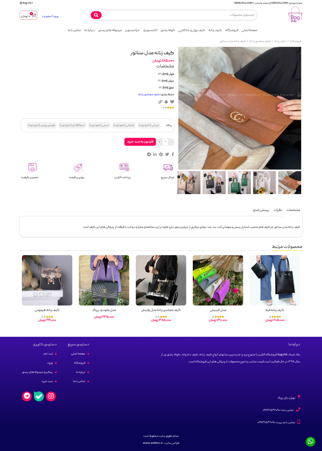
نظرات (278, 210)
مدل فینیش (218, 310)
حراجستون (132, 30)
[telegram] (27, 396)
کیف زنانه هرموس (47, 310)
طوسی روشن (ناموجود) (41, 125)
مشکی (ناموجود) (123, 125)
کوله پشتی (168, 30)
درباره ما (89, 30)
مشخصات (293, 210)
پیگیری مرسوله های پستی (37, 372)
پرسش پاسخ (261, 210)
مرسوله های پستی (110, 30)
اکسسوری (150, 30)
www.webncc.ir (153, 443)
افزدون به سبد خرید (140, 141)
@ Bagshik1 (26, 3)
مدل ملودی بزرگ (104, 310)
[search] (96, 15)
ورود (50, 363)
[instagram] (51, 396)
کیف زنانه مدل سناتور (233, 41)
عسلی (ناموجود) (99, 125)
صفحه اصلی (249, 30)
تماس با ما (74, 30)
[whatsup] (310, 442)
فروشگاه (231, 30)
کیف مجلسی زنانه (260, 41)
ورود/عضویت (50, 16)
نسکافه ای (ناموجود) (72, 125)
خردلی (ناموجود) (149, 125)
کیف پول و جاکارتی (191, 30)
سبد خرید (47, 381)
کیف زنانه (215, 30)
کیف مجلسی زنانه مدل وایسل (161, 310)
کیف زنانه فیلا (275, 310)
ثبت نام (48, 354)
